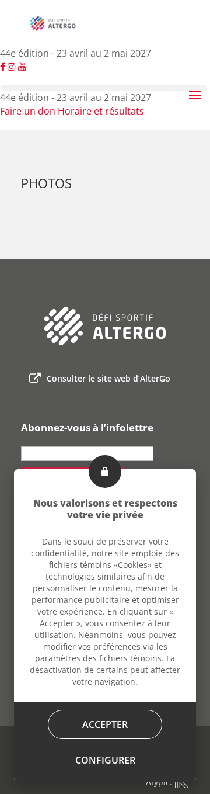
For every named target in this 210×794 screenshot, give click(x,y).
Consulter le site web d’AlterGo (108, 378)
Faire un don (27, 111)
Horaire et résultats (101, 111)
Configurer (105, 760)
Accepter (105, 724)
